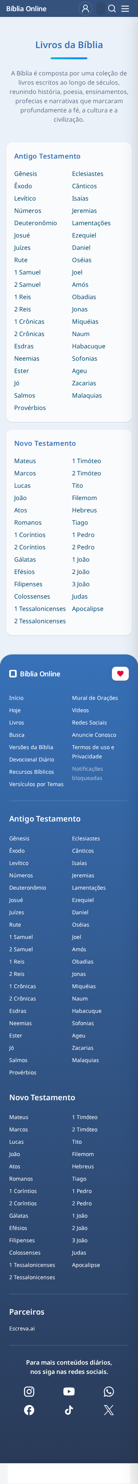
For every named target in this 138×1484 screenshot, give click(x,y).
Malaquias (87, 395)
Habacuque (88, 346)
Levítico (25, 198)
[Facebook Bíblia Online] (29, 1410)
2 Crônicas (29, 334)
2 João (81, 571)
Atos (20, 510)
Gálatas (25, 559)
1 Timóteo (86, 461)
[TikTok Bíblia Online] (69, 1410)
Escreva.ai (22, 1328)
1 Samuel (27, 272)
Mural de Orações (95, 697)
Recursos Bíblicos (31, 771)
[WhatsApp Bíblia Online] (109, 1391)
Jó (17, 383)
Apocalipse (88, 608)
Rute (21, 260)
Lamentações (91, 223)
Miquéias (85, 321)
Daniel (81, 247)
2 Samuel (27, 284)
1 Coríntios (30, 534)
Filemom (84, 498)
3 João (81, 584)
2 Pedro (83, 547)
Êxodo (23, 186)
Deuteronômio (35, 223)
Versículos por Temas (36, 784)
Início (16, 697)
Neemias (26, 358)
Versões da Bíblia (31, 747)
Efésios (24, 571)
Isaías (80, 198)
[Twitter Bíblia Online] (109, 1410)
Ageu (79, 370)
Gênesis (25, 173)
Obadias (84, 297)
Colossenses (32, 596)
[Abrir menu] (125, 8)
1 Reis (22, 297)
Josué (22, 235)
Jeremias (84, 210)
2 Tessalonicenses (40, 621)
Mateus (25, 461)
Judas (80, 596)
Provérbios (30, 407)
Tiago (80, 522)
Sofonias (84, 358)
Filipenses (28, 584)
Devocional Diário (31, 759)
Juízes (22, 247)
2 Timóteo (86, 473)
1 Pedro (83, 534)
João (20, 498)
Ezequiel (84, 235)
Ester (21, 370)
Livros (16, 722)
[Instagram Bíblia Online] (29, 1391)
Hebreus (84, 510)
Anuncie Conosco (94, 734)
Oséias (82, 260)
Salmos (24, 395)
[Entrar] (85, 8)
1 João (81, 559)
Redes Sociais (89, 722)
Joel (77, 272)
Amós (80, 284)
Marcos (25, 473)
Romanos (28, 522)
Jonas (80, 309)
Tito (77, 485)
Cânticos (84, 186)
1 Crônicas (29, 321)
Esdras (24, 346)
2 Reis (22, 309)
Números (27, 210)
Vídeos (80, 710)
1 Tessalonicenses (40, 608)
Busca (17, 734)
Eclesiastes (88, 173)
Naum (81, 334)
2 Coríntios (30, 547)
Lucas (22, 485)
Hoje (15, 710)
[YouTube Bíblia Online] (69, 1391)
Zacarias (84, 383)
